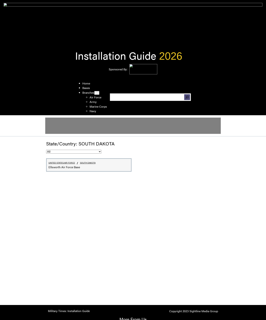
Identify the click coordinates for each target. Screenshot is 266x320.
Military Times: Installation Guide (69, 311)
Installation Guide (115, 55)
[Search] (187, 97)
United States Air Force (61, 163)
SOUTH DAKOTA (88, 163)
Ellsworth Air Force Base (64, 167)
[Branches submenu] (96, 93)
